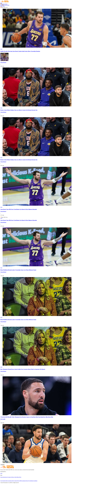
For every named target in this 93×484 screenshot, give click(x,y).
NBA (1, 2)
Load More (2, 464)
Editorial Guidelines (34, 480)
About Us (6, 477)
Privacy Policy (14, 477)
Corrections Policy (11, 480)
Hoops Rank (2, 477)
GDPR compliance (22, 480)
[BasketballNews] (7, 467)
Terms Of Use (28, 480)
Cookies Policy (16, 480)
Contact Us (10, 477)
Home (1, 6)
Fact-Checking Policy (4, 480)
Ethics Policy (19, 477)
